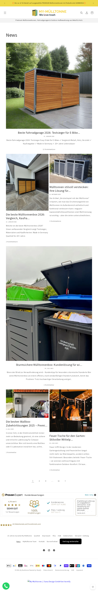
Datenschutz (68, 536)
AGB (59, 536)
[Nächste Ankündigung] (93, 3)
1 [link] (32, 481)
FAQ (54, 536)
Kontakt (42, 541)
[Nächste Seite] (65, 481)
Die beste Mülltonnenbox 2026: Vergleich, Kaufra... (25, 216)
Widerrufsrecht (48, 570)
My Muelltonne (24, 570)
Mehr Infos (89, 495)
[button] (5, 12)
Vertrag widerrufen (71, 541)
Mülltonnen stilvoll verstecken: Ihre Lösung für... (69, 189)
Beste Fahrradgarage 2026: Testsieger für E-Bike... (49, 133)
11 (58, 481)
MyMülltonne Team (30, 541)
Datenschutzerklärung (62, 570)
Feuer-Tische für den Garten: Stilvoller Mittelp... (67, 437)
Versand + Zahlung (82, 536)
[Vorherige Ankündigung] (4, 3)
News (18, 541)
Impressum (46, 536)
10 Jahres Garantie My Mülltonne (19, 536)
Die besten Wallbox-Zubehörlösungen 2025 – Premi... (26, 423)
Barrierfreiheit (52, 541)
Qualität (37, 536)
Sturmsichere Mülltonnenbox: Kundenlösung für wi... (49, 365)
